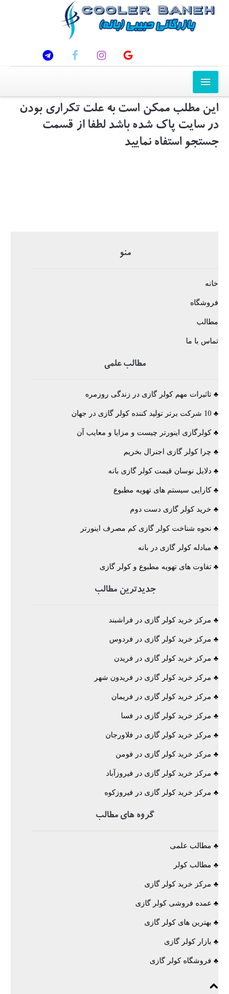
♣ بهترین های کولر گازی (181, 922)
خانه (211, 283)
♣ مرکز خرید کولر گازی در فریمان (164, 697)
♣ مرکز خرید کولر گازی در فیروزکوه (161, 792)
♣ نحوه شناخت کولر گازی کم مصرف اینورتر (149, 528)
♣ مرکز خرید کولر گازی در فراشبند (163, 620)
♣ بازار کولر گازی (191, 942)
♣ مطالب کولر (196, 865)
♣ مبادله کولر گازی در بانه (178, 548)
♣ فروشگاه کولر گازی (184, 961)
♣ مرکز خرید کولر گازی (181, 884)
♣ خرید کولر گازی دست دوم (174, 509)
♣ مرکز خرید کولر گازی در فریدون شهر (156, 677)
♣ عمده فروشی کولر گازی (176, 903)
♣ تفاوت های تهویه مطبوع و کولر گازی (159, 567)
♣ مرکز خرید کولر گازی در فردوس (163, 639)
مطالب (207, 322)
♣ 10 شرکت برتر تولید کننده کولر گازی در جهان (144, 413)
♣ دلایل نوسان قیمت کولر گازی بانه (163, 471)
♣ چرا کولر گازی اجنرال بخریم (171, 452)
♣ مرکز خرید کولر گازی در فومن (167, 754)
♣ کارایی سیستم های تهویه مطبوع (165, 490)
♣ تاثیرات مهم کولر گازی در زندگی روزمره (151, 394)
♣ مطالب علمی (194, 846)
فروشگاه (204, 303)
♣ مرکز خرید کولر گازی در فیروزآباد (162, 773)
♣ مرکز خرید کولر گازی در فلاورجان (161, 735)
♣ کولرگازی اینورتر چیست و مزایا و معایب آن (147, 433)
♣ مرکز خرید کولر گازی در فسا (169, 716)
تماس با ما (202, 341)
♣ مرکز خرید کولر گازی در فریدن (166, 658)
